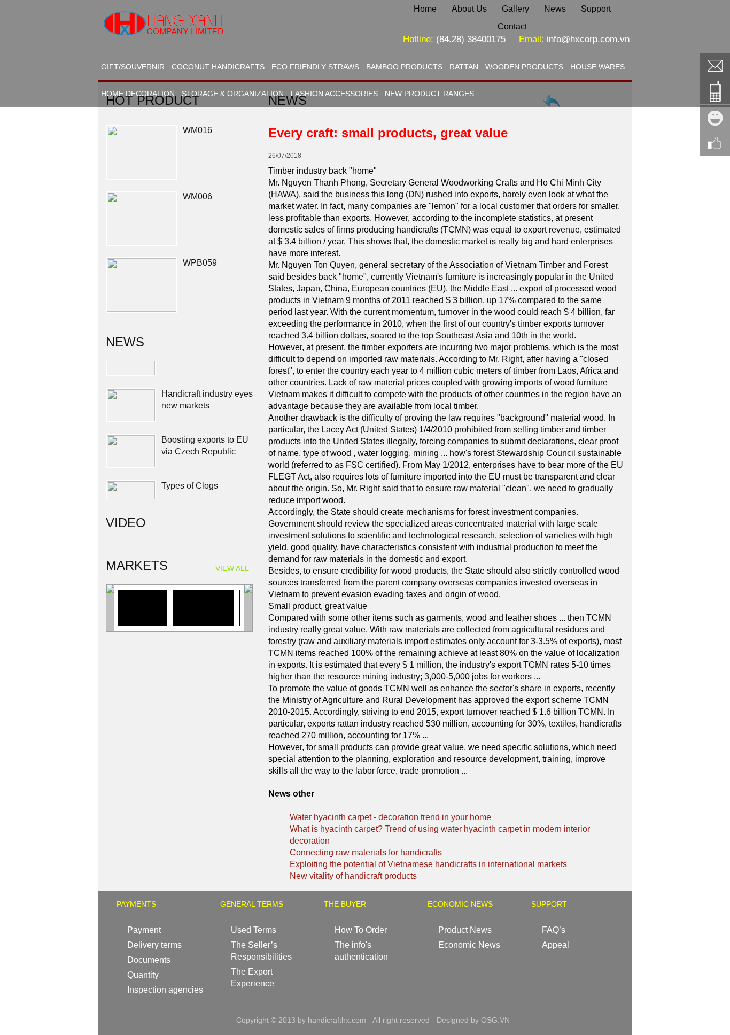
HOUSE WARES (597, 67)
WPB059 (200, 262)
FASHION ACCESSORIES (334, 93)
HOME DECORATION (138, 93)
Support (596, 8)
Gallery (515, 8)
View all (232, 568)
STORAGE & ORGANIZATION (233, 93)
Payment (144, 929)
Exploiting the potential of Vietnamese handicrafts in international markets (428, 864)
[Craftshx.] (197, 45)
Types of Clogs (189, 463)
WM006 (197, 196)
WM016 (197, 130)
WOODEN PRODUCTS (524, 67)
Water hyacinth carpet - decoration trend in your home (390, 817)
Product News (465, 929)
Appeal (555, 944)
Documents (148, 959)
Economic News (469, 944)
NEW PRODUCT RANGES (429, 93)
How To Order (361, 929)
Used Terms (253, 929)
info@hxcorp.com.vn (588, 39)
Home (425, 8)
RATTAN (463, 67)
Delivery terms (154, 944)
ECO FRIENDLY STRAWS (315, 67)
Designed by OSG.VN (473, 1020)
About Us (469, 8)
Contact (512, 26)
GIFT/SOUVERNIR (133, 67)
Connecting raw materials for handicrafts (366, 852)
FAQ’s (553, 929)
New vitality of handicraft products (353, 875)
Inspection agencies (165, 989)
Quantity (143, 974)
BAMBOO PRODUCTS (404, 67)
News (555, 8)
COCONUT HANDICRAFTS (218, 67)
